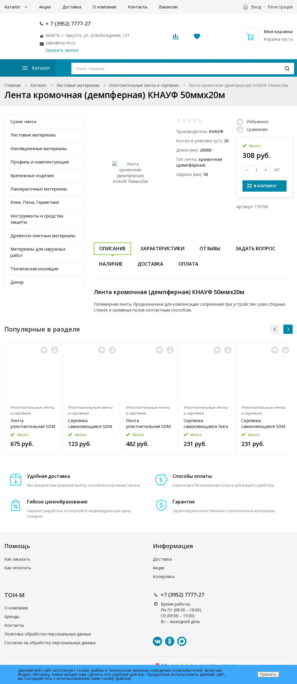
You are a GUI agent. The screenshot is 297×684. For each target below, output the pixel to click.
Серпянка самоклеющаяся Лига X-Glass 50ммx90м (206, 423)
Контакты (137, 7)
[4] (194, 120)
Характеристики (162, 248)
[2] (183, 120)
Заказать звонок (62, 50)
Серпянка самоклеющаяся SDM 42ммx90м (263, 423)
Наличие (110, 264)
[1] (178, 120)
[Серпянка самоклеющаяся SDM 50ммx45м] (91, 372)
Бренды (11, 616)
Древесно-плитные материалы (42, 235)
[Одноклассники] (169, 641)
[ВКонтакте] (157, 641)
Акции (45, 7)
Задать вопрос (255, 248)
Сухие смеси (23, 121)
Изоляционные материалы (38, 148)
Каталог (13, 7)
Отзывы (210, 248)
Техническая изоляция (34, 268)
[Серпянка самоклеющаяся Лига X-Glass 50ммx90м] (207, 372)
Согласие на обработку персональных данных (50, 642)
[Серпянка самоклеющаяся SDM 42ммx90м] (264, 372)
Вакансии (168, 7)
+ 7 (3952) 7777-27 (68, 23)
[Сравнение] (54, 350)
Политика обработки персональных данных (47, 634)
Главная (12, 85)
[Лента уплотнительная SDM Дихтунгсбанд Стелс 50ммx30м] (149, 372)
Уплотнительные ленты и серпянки (144, 85)
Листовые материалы (78, 85)
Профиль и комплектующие (39, 162)
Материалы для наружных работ (38, 252)
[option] (34, 398)
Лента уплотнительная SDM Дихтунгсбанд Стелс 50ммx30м (148, 423)
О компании (104, 7)
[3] (189, 120)
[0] (175, 38)
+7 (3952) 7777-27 (182, 594)
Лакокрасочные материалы (38, 189)
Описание (112, 248)
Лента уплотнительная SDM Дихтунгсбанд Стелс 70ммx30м (32, 423)
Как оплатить (17, 567)
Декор (17, 282)
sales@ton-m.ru (60, 43)
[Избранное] (44, 350)
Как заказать (17, 559)
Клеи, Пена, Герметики (34, 202)
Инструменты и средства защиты (36, 219)
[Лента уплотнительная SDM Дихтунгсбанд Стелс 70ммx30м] (33, 372)
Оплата (188, 264)
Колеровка (163, 576)
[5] (199, 120)
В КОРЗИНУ (265, 185)
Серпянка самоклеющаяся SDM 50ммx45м (90, 423)
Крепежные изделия (32, 175)
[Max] (181, 641)
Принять (268, 674)
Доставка (71, 7)
